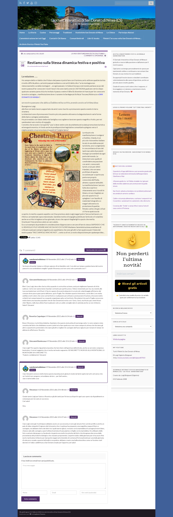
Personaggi (54, 32)
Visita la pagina (119, 339)
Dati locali (45, 66)
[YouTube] (31, 2)
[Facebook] (24, 2)
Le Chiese (111, 32)
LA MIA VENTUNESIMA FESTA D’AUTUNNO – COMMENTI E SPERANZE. (88, 55)
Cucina (43, 32)
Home (22, 32)
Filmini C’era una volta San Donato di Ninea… (122, 38)
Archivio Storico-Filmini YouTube (33, 44)
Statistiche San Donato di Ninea (89, 32)
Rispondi (80, 259)
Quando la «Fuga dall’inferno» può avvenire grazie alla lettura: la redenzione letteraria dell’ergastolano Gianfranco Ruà (132, 173)
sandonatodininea (34, 66)
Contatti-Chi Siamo (57, 38)
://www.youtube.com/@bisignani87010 (131, 358)
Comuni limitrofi (77, 38)
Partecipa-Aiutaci (126, 32)
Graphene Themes (39, 514)
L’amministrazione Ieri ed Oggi (32, 38)
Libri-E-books (93, 38)
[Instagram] (35, 2)
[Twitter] (27, 2)
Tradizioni (67, 32)
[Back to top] (168, 512)
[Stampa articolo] (106, 66)
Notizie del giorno (123, 166)
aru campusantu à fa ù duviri (34, 54)
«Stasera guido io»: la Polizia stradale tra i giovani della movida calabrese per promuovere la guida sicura (130, 183)
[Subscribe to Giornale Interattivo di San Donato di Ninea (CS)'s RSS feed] (20, 2)
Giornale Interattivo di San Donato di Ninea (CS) (86, 20)
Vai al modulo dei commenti (95, 250)
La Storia (32, 32)
